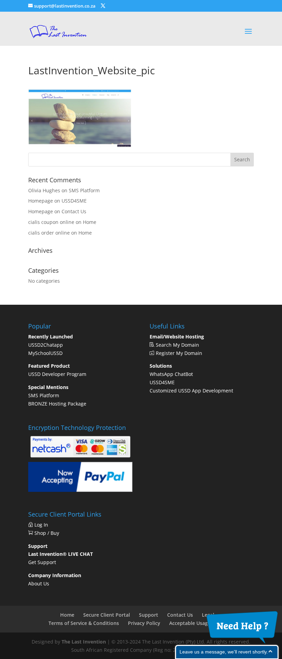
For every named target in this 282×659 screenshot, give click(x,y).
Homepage (40, 200)
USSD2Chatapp (45, 345)
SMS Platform (84, 190)
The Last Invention (84, 641)
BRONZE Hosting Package (57, 403)
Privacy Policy (144, 623)
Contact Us (74, 211)
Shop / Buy (46, 533)
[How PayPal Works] (80, 490)
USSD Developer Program (57, 374)
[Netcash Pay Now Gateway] (80, 457)
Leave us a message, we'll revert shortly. (224, 652)
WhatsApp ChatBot (171, 374)
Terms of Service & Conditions (83, 623)
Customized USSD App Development (191, 390)
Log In (42, 524)
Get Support (42, 562)
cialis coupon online (51, 222)
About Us (38, 583)
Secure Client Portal (106, 615)
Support (148, 615)
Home (89, 222)
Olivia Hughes (44, 190)
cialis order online (49, 232)
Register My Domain (178, 353)
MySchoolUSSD (45, 353)
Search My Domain (176, 345)
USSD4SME (74, 200)
